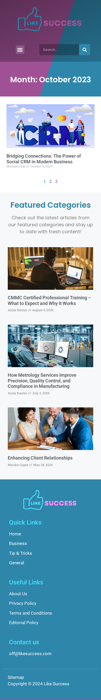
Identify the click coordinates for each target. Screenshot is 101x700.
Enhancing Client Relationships (40, 458)
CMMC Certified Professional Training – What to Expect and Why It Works (49, 300)
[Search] (84, 49)
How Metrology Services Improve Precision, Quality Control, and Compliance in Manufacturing (42, 380)
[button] (20, 49)
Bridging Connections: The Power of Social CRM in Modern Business (43, 158)
